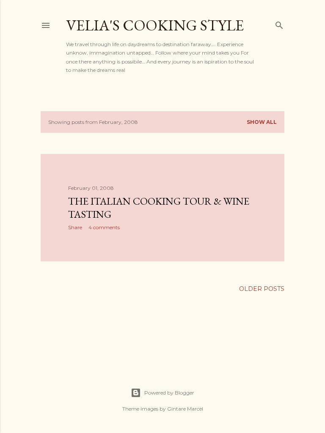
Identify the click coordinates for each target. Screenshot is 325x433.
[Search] (279, 23)
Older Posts (261, 289)
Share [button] (75, 227)
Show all (262, 122)
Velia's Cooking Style (155, 25)
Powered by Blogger (169, 392)
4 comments (104, 227)
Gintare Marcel (185, 409)
